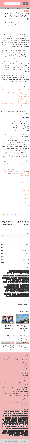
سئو (27, 284)
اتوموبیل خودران (19, 275)
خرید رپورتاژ (25, 404)
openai (20, 411)
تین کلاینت (26, 282)
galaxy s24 (11, 411)
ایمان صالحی (24, 18)
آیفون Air (26, 275)
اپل (4, 275)
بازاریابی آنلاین (25, 280)
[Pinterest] (7, 214)
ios (16, 411)
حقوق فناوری (19, 282)
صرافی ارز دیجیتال (15, 286)
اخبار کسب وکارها (24, 182)
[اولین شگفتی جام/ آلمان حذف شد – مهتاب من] (7, 339)
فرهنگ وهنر (21, 173)
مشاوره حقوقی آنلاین (16, 291)
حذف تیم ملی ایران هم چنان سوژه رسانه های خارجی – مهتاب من (9, 326)
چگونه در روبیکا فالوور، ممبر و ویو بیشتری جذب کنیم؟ (15, 89)
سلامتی (27, 253)
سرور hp (16, 284)
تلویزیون (8, 280)
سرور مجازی (10, 284)
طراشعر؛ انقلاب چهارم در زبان (20, 96)
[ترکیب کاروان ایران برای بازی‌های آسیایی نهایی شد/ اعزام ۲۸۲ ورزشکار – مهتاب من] (22, 318)
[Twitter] (11, 214)
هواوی (26, 293)
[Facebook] (15, 214)
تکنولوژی (7, 171)
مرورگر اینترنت (25, 291)
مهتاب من (21, 30)
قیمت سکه (21, 289)
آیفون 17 (9, 273)
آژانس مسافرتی (25, 273)
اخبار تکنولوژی (25, 198)
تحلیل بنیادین (15, 280)
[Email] (3, 214)
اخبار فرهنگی (26, 194)
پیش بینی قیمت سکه (24, 295)
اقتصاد (11, 171)
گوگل (8, 295)
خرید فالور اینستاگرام (23, 304)
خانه (28, 8)
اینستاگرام (11, 277)
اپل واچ (26, 277)
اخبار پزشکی (26, 202)
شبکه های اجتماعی (24, 286)
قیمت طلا (15, 289)
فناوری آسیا (7, 286)
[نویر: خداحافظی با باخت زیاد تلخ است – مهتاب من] (22, 339)
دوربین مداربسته (12, 282)
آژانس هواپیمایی (17, 273)
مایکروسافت (9, 289)
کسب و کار (26, 259)
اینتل (15, 277)
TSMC (26, 411)
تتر (19, 280)
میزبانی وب (8, 291)
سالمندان (22, 284)
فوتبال (26, 289)
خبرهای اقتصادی (25, 190)
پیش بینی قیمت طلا (14, 295)
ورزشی (26, 11)
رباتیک (5, 282)
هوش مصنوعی (20, 293)
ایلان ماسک (21, 277)
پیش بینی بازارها (7, 293)
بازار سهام (5, 277)
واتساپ (14, 293)
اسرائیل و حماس (10, 275)
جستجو (27, 233)
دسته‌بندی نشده (25, 250)
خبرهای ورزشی (25, 186)
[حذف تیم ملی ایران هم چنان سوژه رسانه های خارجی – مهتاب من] (7, 318)
